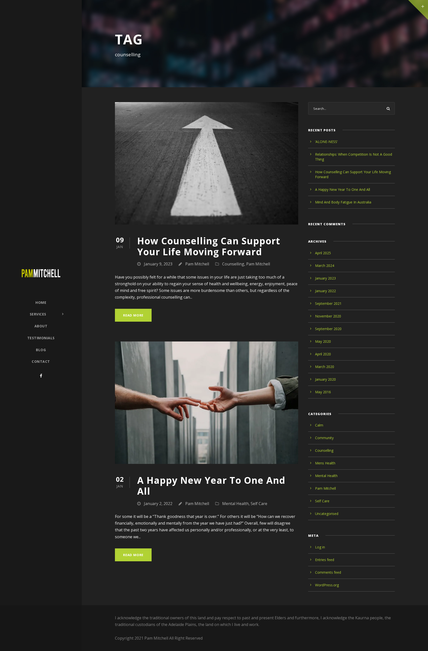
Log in (320, 547)
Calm (319, 425)
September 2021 (328, 303)
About (41, 326)
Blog (41, 349)
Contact (41, 361)
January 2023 (325, 278)
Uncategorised (326, 513)
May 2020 (323, 341)
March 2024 (324, 265)
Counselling (233, 264)
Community (324, 437)
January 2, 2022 (158, 503)
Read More (133, 315)
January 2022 (325, 290)
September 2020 (328, 328)
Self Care (259, 503)
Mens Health (325, 463)
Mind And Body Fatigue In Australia (343, 202)
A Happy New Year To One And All (211, 485)
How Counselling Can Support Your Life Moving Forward (208, 246)
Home (40, 302)
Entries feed (324, 559)
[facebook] (41, 375)
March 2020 (324, 366)
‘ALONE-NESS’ (326, 141)
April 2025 (323, 253)
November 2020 (328, 316)
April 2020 (323, 354)
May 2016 (323, 392)
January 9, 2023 (158, 264)
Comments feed (328, 572)
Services (38, 314)
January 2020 (325, 379)
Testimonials (41, 338)
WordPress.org (327, 585)
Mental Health (235, 503)
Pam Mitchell (197, 264)
